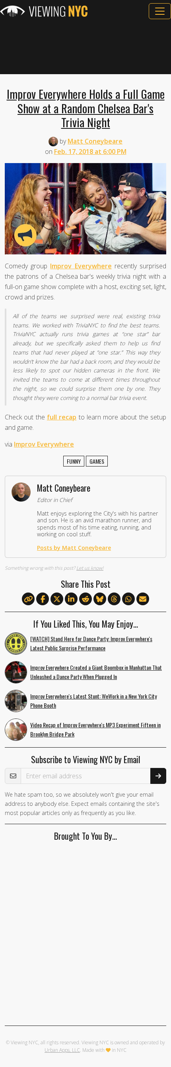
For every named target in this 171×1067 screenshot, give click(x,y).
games (96, 461)
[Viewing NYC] (43, 11)
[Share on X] (57, 599)
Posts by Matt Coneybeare (74, 547)
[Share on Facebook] (42, 599)
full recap (61, 417)
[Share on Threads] (114, 599)
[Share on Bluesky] (99, 599)
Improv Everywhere (80, 266)
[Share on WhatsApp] (128, 599)
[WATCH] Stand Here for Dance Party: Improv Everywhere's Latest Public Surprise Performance (91, 643)
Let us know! (89, 568)
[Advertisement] (85, 47)
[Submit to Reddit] (85, 599)
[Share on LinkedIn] (71, 599)
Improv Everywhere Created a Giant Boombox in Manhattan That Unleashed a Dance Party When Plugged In (96, 672)
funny (74, 461)
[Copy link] (28, 599)
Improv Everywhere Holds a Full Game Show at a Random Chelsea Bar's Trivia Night (86, 107)
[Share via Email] (142, 599)
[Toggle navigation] (160, 11)
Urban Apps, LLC (62, 1050)
